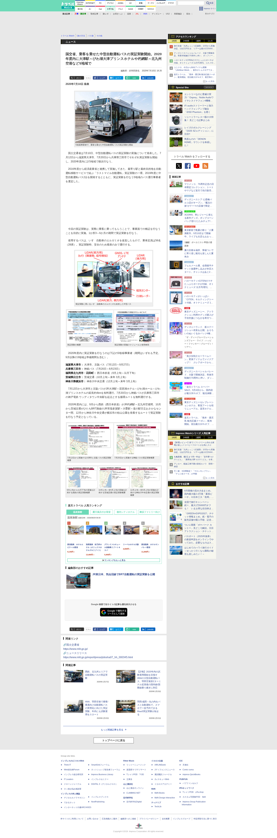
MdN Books (160, 793)
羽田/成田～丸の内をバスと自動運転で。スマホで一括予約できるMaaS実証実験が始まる (148, 708)
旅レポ (106, 14)
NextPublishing (98, 802)
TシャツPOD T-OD (135, 774)
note (134, 78)
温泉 (129, 14)
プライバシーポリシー (149, 819)
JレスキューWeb (162, 779)
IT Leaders (68, 779)
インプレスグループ (181, 819)
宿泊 (188, 14)
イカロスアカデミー (163, 784)
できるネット (70, 802)
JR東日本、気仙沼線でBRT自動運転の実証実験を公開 (123, 574)
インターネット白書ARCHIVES (77, 807)
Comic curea (188, 770)
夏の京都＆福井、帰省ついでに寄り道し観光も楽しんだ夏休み (199, 253)
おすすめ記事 (182, 484)
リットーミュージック (136, 765)
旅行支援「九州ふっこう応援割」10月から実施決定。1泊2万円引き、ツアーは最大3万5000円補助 (194, 48)
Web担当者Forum (71, 770)
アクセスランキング (186, 36)
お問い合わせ (92, 819)
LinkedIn (150, 78)
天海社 (185, 765)
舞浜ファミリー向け (150, 512)
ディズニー (156, 14)
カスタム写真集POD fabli (194, 797)
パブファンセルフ (190, 783)
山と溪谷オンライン (135, 788)
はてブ (118, 78)
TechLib (158, 806)
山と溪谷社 (128, 784)
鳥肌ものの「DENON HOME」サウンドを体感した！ (197, 142)
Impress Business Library (102, 774)
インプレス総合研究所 (73, 774)
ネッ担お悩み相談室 (72, 789)
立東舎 (129, 779)
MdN (153, 789)
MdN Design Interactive (165, 798)
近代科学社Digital (134, 802)
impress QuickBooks (191, 774)
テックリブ (156, 802)
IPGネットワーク (186, 788)
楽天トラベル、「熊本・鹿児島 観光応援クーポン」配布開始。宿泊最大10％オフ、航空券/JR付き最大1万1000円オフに (194, 77)
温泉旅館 (77, 512)
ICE (181, 761)
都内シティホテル (126, 512)
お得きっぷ (118, 14)
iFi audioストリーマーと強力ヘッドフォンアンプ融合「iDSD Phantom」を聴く (198, 108)
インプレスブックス (100, 797)
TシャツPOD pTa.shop (193, 792)
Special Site (182, 87)
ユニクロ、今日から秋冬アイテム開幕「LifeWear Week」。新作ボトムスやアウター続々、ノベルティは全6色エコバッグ (194, 70)
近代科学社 (128, 798)
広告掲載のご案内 (109, 819)
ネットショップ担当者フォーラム (105, 770)
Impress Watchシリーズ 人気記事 (193, 433)
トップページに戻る (113, 740)
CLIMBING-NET (133, 793)
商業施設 (178, 14)
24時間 (186, 41)
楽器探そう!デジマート (136, 770)
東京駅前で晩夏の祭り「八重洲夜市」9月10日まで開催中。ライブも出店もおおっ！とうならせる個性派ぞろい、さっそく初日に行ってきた (199, 236)
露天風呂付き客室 (102, 512)
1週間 (198, 41)
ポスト (79, 78)
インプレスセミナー (100, 779)
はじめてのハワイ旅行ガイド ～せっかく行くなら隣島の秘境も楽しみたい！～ (199, 550)
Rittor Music (128, 761)
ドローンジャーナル (72, 784)
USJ (168, 14)
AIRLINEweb (160, 765)
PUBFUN (183, 779)
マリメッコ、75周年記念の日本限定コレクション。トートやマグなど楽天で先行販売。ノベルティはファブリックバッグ (199, 190)
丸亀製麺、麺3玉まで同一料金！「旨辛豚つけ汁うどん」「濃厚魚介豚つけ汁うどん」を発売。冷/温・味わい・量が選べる (194, 459)
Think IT (67, 765)
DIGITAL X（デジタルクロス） (104, 784)
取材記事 (94, 14)
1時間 (174, 41)
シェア (102, 78)
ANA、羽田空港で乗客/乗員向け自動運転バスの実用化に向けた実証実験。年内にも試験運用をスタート (96, 708)
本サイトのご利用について (72, 819)
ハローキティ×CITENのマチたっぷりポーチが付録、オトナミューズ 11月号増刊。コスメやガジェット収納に (194, 63)
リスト (88, 78)
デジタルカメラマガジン (74, 798)
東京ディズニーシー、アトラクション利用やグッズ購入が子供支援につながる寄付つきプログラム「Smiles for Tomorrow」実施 (199, 318)
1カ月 (210, 41)
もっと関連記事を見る (112, 729)
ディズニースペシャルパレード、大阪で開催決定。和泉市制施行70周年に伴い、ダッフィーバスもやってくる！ (194, 56)
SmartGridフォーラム (100, 765)
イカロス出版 (157, 761)
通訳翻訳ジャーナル (163, 774)
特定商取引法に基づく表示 (205, 819)
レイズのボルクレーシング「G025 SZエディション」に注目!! (199, 130)
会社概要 (166, 819)
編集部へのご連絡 (128, 819)
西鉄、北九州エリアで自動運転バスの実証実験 (96, 674)
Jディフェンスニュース (165, 770)
